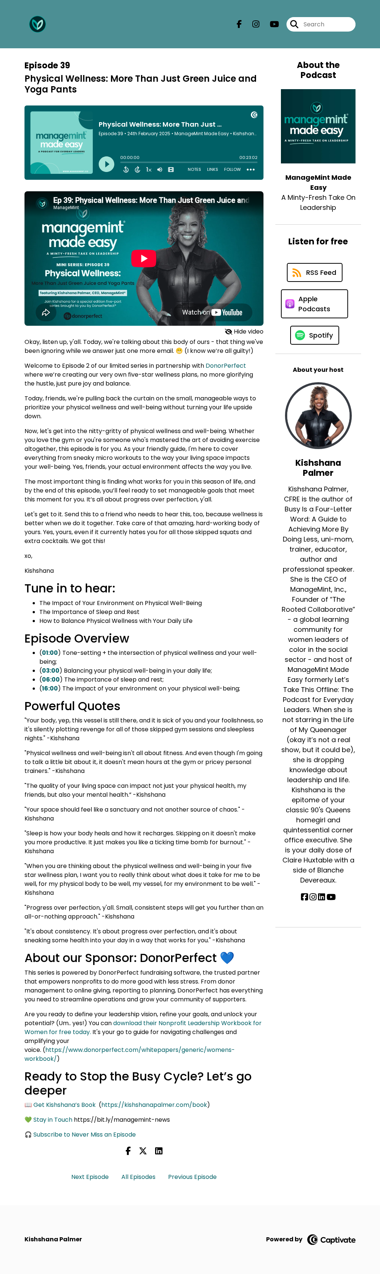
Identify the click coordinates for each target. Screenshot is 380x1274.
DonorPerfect (226, 365)
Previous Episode (192, 1177)
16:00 (50, 688)
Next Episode (90, 1177)
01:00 (50, 653)
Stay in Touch (52, 1119)
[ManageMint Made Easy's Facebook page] (239, 24)
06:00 (51, 679)
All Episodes (138, 1177)
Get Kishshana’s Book (64, 1105)
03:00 (50, 670)
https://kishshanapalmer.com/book (154, 1105)
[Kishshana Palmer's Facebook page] (304, 897)
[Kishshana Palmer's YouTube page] (331, 897)
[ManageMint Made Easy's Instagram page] (251, 24)
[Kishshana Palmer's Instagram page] (313, 897)
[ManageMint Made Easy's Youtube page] (270, 24)
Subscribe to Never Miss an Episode (84, 1134)
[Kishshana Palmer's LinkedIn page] (321, 897)
